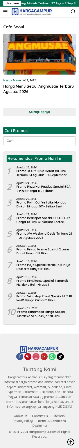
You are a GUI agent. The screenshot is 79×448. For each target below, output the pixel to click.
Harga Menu (12, 80)
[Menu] (6, 11)
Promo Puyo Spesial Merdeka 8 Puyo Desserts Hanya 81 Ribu (43, 267)
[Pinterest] (27, 356)
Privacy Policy (23, 421)
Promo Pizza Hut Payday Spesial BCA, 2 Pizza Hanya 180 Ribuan (43, 189)
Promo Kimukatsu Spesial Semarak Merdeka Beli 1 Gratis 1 (42, 283)
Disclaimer (40, 426)
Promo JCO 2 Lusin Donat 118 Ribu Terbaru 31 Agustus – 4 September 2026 (41, 173)
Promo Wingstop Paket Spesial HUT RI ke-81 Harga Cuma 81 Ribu (44, 298)
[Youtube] (44, 356)
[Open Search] (73, 11)
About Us (20, 416)
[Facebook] (19, 356)
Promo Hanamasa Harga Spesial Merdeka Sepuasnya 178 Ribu (41, 314)
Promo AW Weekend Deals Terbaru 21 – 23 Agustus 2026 (44, 235)
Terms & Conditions (52, 421)
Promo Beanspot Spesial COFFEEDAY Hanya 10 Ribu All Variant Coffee (43, 220)
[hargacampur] (31, 11)
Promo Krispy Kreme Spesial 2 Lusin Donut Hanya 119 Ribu (42, 251)
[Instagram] (36, 356)
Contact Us (40, 416)
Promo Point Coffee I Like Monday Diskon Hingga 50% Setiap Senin (41, 204)
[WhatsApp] (52, 356)
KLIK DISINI (63, 406)
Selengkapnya (39, 112)
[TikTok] (60, 356)
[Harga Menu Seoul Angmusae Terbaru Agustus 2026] (39, 54)
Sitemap (59, 416)
